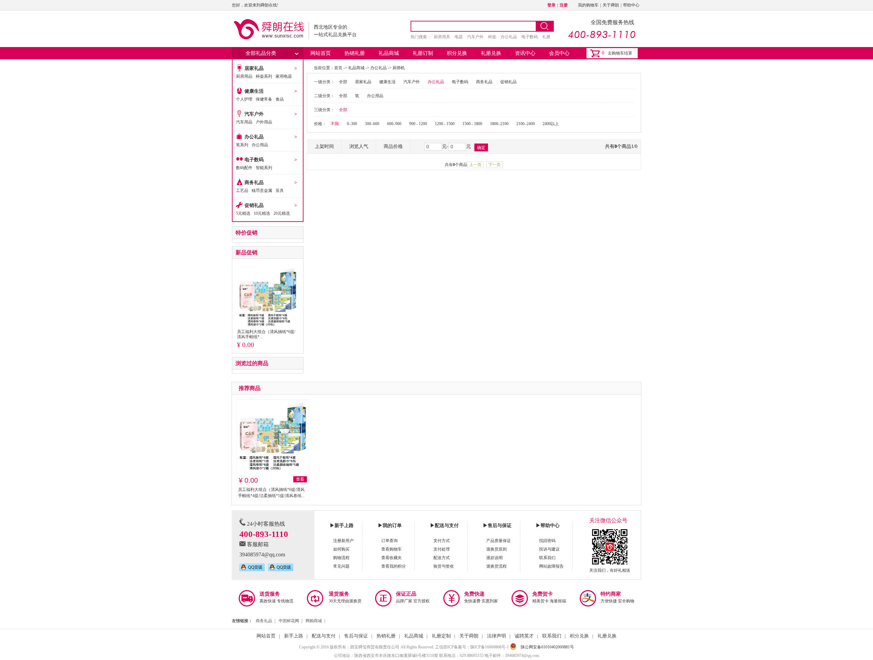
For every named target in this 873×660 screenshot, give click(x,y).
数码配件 (244, 167)
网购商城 (314, 620)
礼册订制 (423, 53)
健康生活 (254, 91)
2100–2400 (525, 123)
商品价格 (393, 146)
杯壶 (492, 36)
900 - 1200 (418, 123)
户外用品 (264, 122)
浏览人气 (358, 146)
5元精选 (243, 213)
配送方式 (441, 557)
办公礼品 (509, 36)
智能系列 (264, 167)
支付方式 (441, 540)
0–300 (352, 123)
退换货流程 (496, 566)
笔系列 (242, 144)
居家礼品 (254, 68)
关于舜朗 (611, 5)
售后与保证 (356, 636)
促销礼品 (254, 205)
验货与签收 (443, 566)
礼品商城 (389, 53)
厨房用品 (244, 76)
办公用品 (260, 144)
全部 (343, 81)
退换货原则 (496, 549)
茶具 (280, 190)
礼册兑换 (491, 53)
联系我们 (547, 557)
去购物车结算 (620, 53)
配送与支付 (324, 636)
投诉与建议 (549, 549)
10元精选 (262, 213)
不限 (335, 123)
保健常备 (264, 99)
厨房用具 (442, 36)
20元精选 (281, 213)
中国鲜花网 (289, 620)
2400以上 (551, 123)
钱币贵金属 (262, 190)
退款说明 (494, 557)
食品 (280, 99)
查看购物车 (391, 549)
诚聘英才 (524, 636)
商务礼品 (254, 182)
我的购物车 (588, 5)
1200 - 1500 (445, 123)
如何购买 (341, 549)
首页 (338, 67)
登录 (551, 5)
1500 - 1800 (472, 123)
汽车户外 (475, 36)
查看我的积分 (393, 566)
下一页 (494, 164)
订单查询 (389, 540)
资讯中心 (525, 53)
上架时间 (324, 146)
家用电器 (284, 76)
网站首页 (320, 53)
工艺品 (242, 190)
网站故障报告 (551, 566)
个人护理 (244, 99)
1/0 (634, 146)
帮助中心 (631, 5)
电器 (459, 36)
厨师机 (399, 67)
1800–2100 (499, 123)
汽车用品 (244, 122)
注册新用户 (343, 540)
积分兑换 (457, 53)
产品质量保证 (498, 540)
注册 (564, 5)
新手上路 (293, 636)
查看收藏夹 (391, 557)
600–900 (394, 123)
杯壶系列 (264, 76)
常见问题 (341, 566)
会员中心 (559, 53)
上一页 (475, 164)
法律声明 (496, 636)
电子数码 (529, 36)
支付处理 (441, 549)
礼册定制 (441, 636)
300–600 (372, 123)
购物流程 (341, 557)
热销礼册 (354, 53)
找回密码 (547, 540)
